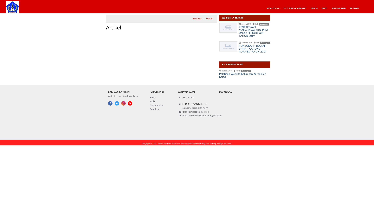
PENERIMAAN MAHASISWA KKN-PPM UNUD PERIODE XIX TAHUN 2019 (253, 31)
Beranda (197, 18)
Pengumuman (339, 8)
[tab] (244, 18)
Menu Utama (273, 8)
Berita (314, 8)
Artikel (153, 101)
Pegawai (354, 8)
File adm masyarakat (295, 8)
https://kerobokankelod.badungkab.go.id (202, 115)
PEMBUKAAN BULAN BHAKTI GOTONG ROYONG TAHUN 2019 (252, 49)
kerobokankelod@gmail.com (195, 111)
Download (155, 109)
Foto (324, 8)
